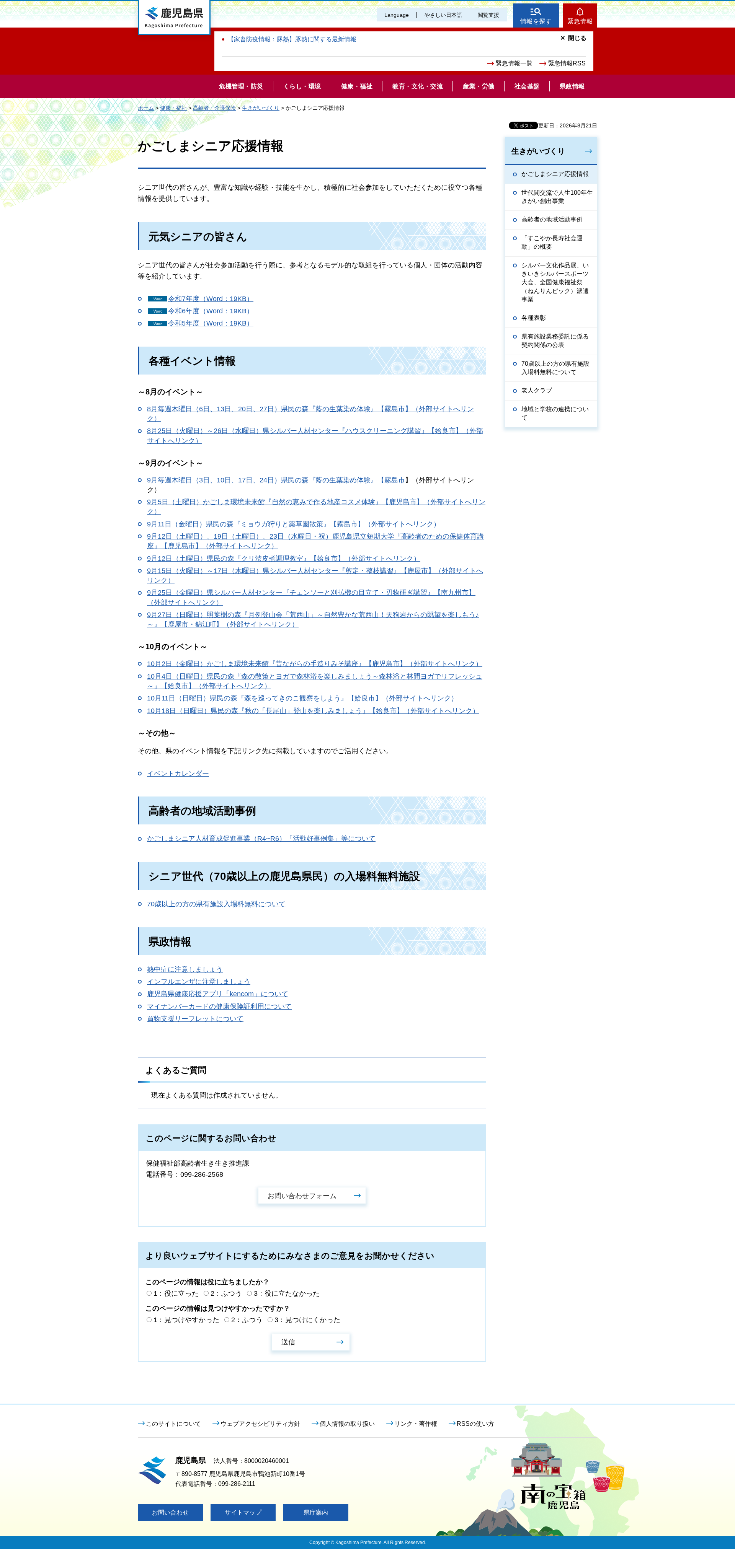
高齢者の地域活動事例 (552, 219)
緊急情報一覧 (514, 63)
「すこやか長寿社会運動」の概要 (552, 242)
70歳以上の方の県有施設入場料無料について (216, 904)
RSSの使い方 (475, 1423)
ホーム (146, 108)
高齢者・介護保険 (214, 108)
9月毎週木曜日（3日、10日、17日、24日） (214, 480)
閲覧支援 (488, 15)
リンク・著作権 (415, 1423)
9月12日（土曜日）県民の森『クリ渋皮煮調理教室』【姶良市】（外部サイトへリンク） (283, 558)
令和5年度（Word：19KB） (210, 323)
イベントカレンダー (178, 773)
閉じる (577, 38)
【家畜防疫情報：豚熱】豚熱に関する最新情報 (292, 39)
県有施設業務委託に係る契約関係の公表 (555, 340)
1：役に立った (176, 1293)
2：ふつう (226, 1293)
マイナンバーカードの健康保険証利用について (219, 1006)
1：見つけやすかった (186, 1320)
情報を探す (536, 21)
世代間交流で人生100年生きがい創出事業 (557, 196)
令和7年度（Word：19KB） (210, 299)
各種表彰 (533, 317)
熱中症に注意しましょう (185, 969)
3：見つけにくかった (307, 1320)
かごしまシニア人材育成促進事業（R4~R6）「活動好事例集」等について (261, 838)
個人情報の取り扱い (347, 1423)
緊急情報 (580, 21)
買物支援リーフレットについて (195, 1019)
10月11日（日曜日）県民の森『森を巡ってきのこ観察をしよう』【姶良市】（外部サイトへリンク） (302, 698)
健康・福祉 (173, 108)
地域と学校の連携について (555, 413)
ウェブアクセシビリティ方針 (260, 1423)
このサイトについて (173, 1423)
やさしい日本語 (443, 15)
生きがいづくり (260, 108)
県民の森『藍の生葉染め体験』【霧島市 (343, 480)
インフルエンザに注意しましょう (198, 981)
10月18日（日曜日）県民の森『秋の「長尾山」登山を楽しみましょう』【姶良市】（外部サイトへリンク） (313, 711)
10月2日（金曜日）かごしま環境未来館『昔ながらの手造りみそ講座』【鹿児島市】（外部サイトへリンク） (314, 664)
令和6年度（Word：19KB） (210, 311)
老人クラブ (536, 390)
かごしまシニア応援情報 (555, 174)
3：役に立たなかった (287, 1293)
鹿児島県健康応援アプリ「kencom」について (217, 994)
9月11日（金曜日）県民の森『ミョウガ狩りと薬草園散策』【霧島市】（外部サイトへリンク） (293, 524)
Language (396, 15)
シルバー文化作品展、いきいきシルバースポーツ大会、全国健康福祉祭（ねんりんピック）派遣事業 (555, 282)
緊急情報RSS (567, 63)
